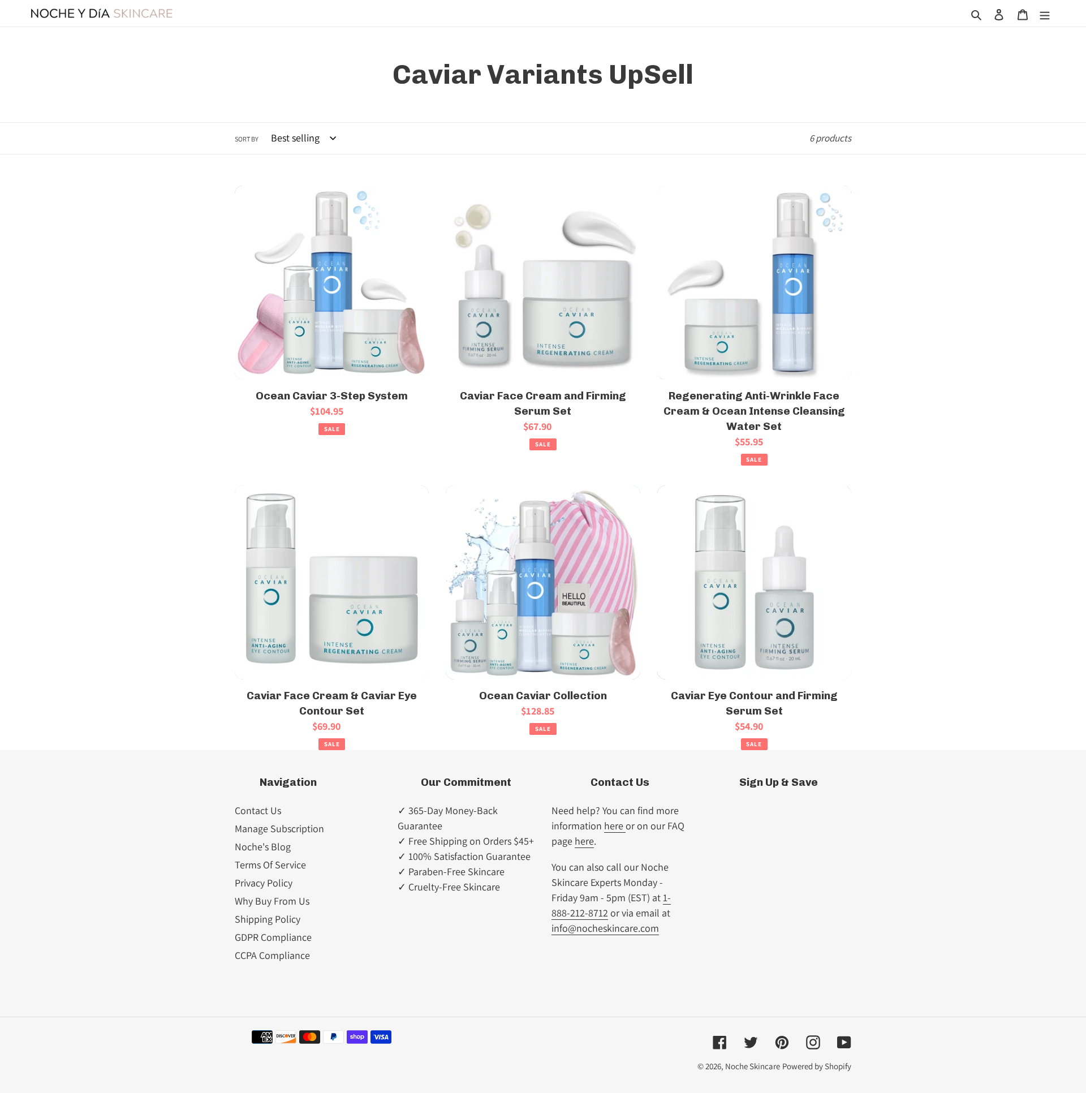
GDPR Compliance (273, 937)
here (615, 825)
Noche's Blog (263, 846)
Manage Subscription (279, 828)
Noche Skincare (752, 1066)
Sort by (246, 139)
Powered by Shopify (816, 1066)
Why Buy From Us (272, 900)
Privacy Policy (263, 882)
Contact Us (258, 810)
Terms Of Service (270, 864)
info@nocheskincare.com (605, 928)
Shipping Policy (267, 919)
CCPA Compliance (272, 955)
